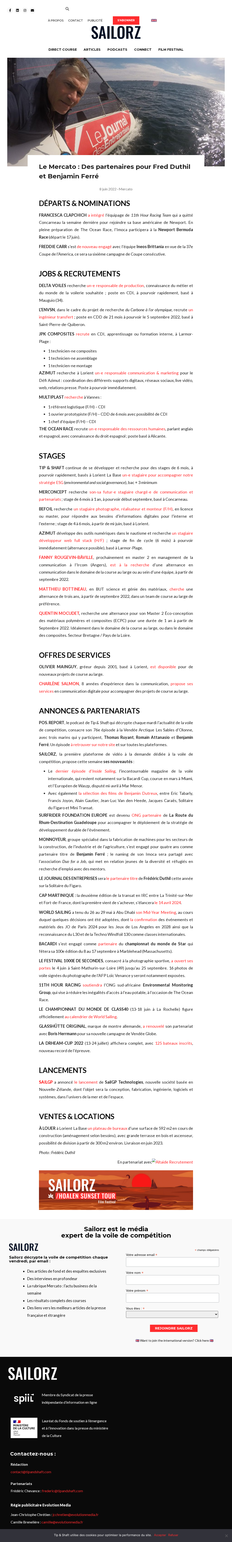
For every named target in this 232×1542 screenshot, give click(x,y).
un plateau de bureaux (107, 1128)
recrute (82, 333)
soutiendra (92, 984)
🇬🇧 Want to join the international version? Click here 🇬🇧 (174, 1340)
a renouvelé (153, 1026)
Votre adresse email (141, 1255)
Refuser (173, 1535)
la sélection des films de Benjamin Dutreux (118, 793)
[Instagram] (25, 10)
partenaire (107, 943)
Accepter (160, 1535)
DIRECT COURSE (62, 50)
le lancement (86, 1082)
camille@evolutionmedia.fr (62, 1522)
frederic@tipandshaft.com (62, 1491)
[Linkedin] (17, 10)
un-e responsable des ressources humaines (127, 428)
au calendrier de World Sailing (91, 1016)
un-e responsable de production (115, 285)
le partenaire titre (122, 878)
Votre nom (134, 1272)
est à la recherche (129, 564)
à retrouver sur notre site (93, 744)
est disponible (163, 666)
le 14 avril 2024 (168, 902)
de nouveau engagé (94, 246)
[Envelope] (32, 10)
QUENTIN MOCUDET (59, 613)
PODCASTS (117, 50)
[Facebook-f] (10, 10)
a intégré (96, 215)
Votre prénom (137, 1290)
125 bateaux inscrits (173, 1043)
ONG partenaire (147, 815)
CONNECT (143, 50)
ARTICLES (92, 50)
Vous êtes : (135, 1308)
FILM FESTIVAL (171, 50)
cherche (176, 589)
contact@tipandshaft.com (31, 1472)
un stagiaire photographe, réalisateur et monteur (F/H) (123, 508)
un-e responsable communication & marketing (137, 372)
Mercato (126, 189)
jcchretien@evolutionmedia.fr (76, 1514)
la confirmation (143, 919)
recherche (74, 397)
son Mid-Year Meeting (156, 912)
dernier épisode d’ (85, 771)
